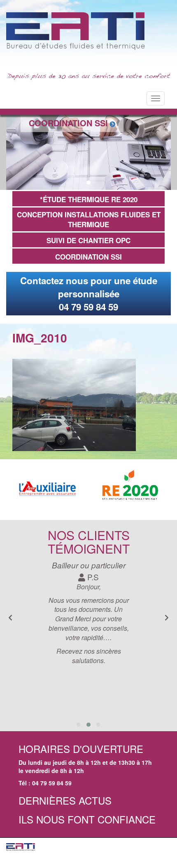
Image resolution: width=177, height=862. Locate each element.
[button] (79, 182)
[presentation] (167, 618)
